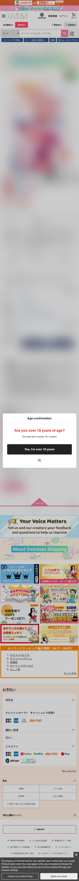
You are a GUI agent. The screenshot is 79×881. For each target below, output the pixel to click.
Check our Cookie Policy (20, 876)
